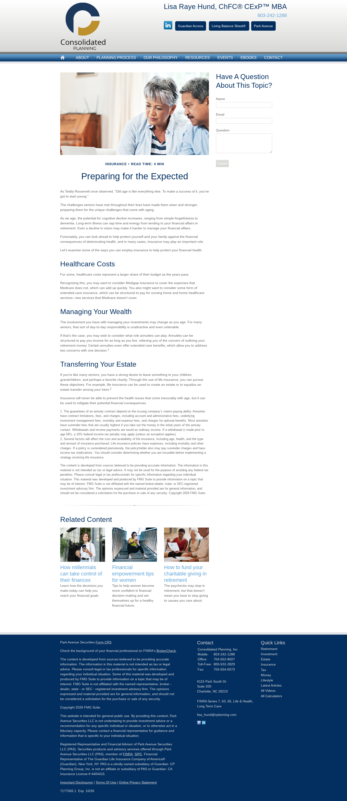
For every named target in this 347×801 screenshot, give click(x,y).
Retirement (269, 649)
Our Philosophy (161, 58)
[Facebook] (199, 723)
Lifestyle (267, 680)
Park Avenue (263, 26)
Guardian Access (190, 26)
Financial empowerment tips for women (133, 573)
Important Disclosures (76, 782)
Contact (273, 58)
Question (222, 130)
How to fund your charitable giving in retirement (185, 573)
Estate (265, 659)
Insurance (268, 664)
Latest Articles (271, 685)
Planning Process (116, 58)
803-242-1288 (272, 15)
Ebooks (249, 58)
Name (220, 99)
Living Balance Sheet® (229, 26)
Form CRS (103, 642)
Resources (197, 58)
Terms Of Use (106, 782)
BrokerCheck (166, 651)
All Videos (268, 690)
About (82, 58)
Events (225, 58)
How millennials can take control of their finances (81, 573)
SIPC (138, 754)
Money (266, 675)
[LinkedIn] (204, 723)
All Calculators (271, 696)
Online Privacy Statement (138, 782)
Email (220, 114)
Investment (269, 654)
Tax (263, 670)
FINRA (128, 754)
